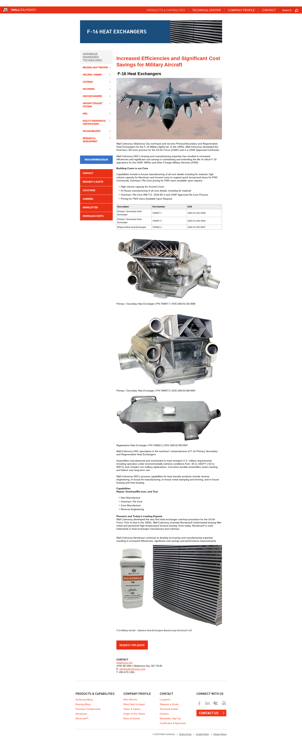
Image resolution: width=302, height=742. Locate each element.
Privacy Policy (220, 734)
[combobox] (289, 10)
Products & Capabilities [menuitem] (166, 10)
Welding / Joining (92, 75)
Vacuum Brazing (91, 131)
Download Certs (93, 216)
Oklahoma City (124, 662)
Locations (89, 190)
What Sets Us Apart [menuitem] (134, 704)
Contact (88, 173)
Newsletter (90, 207)
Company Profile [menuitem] (241, 10)
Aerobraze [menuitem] (81, 713)
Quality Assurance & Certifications (94, 122)
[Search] (297, 10)
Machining (88, 89)
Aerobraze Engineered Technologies (92, 57)
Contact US (208, 713)
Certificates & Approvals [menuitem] (173, 723)
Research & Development (90, 140)
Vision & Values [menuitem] (131, 709)
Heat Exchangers (92, 96)
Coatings (88, 82)
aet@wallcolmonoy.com (132, 669)
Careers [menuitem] (164, 713)
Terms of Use (185, 734)
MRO (85, 114)
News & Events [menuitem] (131, 718)
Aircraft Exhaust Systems (92, 105)
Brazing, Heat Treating (95, 67)
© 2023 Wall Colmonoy (164, 734)
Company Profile (137, 694)
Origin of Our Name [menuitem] (134, 713)
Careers (88, 199)
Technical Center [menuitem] (206, 10)
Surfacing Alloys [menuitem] (84, 699)
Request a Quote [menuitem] (169, 704)
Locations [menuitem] (165, 699)
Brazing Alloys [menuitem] (83, 704)
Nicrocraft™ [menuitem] (82, 718)
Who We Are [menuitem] (130, 699)
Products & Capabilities (95, 694)
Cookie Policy (202, 734)
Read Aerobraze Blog (96, 160)
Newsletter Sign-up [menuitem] (170, 718)
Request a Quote (93, 182)
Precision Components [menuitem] (88, 709)
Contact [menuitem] (269, 10)
